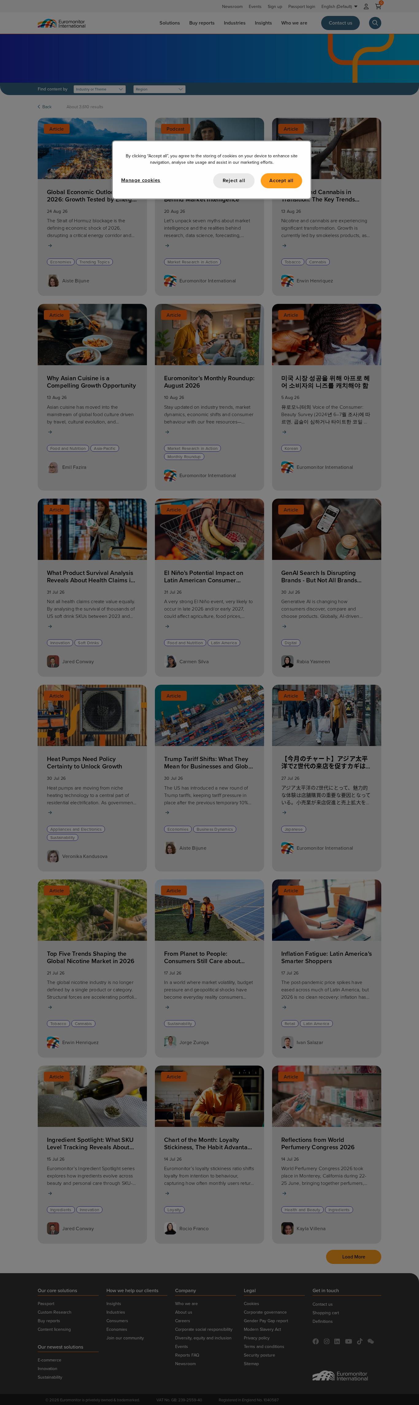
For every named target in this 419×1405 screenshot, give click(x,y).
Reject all (234, 180)
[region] (211, 169)
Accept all (281, 180)
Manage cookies (140, 180)
